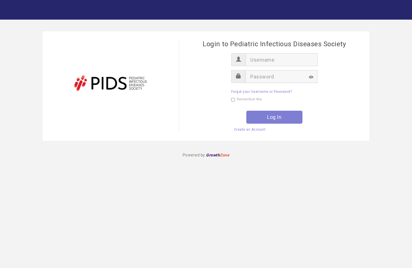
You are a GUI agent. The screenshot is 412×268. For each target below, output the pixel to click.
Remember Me (249, 99)
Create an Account (250, 129)
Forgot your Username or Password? (261, 92)
